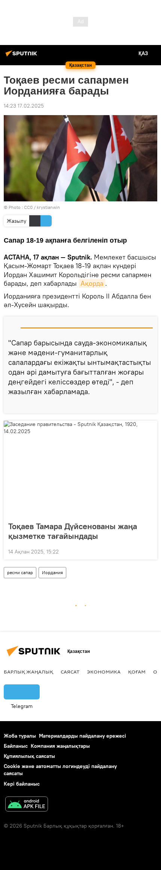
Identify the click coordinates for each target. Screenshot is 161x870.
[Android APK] (26, 804)
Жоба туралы (20, 735)
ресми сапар (20, 572)
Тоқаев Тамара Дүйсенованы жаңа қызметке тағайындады (72, 531)
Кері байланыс (22, 783)
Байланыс (16, 745)
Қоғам (137, 671)
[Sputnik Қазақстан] (22, 56)
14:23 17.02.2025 (24, 105)
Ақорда (91, 283)
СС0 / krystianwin (42, 207)
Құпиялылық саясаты (29, 756)
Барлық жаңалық (28, 671)
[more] (148, 404)
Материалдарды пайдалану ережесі (82, 735)
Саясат (70, 671)
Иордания (52, 572)
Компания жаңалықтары (60, 745)
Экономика (104, 671)
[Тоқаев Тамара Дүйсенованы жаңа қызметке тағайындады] (80, 469)
